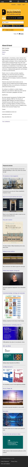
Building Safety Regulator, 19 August (10, 270)
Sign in (23, 4)
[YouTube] (23, 33)
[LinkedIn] (21, 33)
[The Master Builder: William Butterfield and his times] (13, 243)
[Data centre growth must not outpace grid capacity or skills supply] (13, 426)
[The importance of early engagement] (13, 188)
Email (3, 54)
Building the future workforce (9, 251)
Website (4, 52)
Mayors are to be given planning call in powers (12, 196)
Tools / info (18, 25)
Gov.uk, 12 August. (7, 388)
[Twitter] (19, 33)
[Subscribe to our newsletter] (13, 19)
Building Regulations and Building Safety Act (12, 324)
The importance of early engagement (10, 176)
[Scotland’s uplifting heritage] (13, 382)
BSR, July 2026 (6, 346)
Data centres (5, 411)
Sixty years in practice (7, 219)
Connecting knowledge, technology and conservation (14, 293)
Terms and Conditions (5, 463)
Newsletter (13, 4)
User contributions (6, 121)
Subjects (7, 25)
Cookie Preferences (5, 461)
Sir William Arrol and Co (8, 366)
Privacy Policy (14, 461)
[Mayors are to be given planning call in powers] (13, 211)
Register (19, 4)
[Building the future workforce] (13, 264)
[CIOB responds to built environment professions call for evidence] (13, 448)
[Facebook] (17, 33)
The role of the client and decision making (11, 434)
